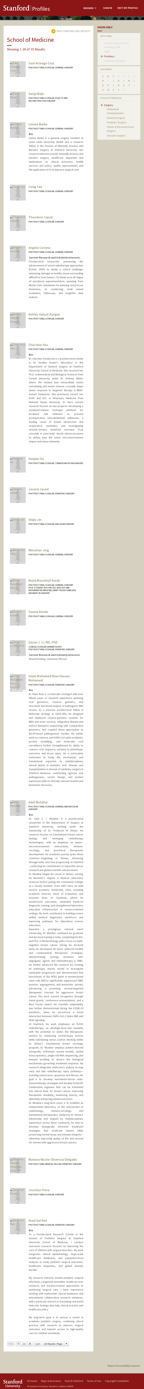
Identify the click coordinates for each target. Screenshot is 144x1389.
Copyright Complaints (117, 1381)
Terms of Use (94, 1381)
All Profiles (106, 36)
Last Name (106, 69)
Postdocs (109, 56)
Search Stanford (74, 1381)
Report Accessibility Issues (123, 1365)
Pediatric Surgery (117, 122)
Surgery (108, 105)
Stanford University (13, 1383)
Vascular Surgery (116, 135)
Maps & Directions (51, 1381)
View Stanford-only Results (73, 31)
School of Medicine (111, 98)
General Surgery (116, 118)
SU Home (32, 1381)
